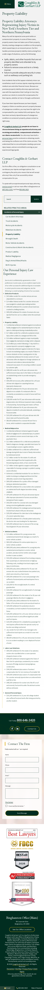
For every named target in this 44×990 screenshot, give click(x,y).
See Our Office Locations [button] (22, 929)
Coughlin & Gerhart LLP (20, 964)
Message (7, 786)
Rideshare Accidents (13, 230)
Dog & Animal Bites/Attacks (16, 260)
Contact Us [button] (32, 729)
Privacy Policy (27, 969)
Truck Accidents (12, 221)
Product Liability (12, 252)
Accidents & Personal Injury (14, 212)
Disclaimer (9, 802)
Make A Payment (36, 988)
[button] (7, 4)
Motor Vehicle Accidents (15, 243)
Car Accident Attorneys (14, 216)
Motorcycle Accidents (14, 225)
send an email (7, 186)
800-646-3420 (24, 189)
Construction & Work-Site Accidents (19, 247)
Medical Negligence (13, 256)
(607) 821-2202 (7, 189)
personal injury (7, 138)
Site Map (18, 969)
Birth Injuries (11, 265)
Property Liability (13, 234)
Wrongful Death (12, 238)
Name (7, 755)
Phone (7, 765)
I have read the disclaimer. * (16, 806)
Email (7, 775)
